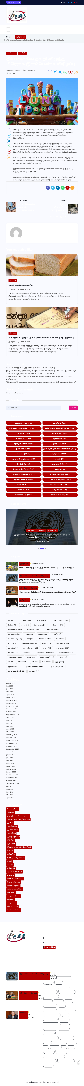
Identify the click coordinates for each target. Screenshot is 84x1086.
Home (8, 37)
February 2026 (11, 700)
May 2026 (10, 692)
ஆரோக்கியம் (23, 439)
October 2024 (11, 746)
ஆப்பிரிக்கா (60, 433)
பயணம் (60, 469)
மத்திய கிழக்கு (23, 479)
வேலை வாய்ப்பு (60, 495)
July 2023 (9, 789)
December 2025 (12, 706)
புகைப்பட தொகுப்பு (23, 474)
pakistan (13, 648)
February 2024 (11, 769)
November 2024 (12, 743)
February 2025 (11, 735)
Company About (51, 938)
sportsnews (62, 648)
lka (60, 639)
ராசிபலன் (23, 485)
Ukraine (22, 662)
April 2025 (10, 729)
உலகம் (23, 454)
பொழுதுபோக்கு (60, 474)
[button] (38, 548)
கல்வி (59, 459)
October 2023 (11, 781)
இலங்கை (23, 449)
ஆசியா (23, 433)
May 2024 (10, 761)
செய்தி (23, 464)
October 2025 (11, 712)
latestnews (44, 639)
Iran (30, 639)
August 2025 (10, 718)
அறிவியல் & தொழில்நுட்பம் (59, 428)
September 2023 (12, 784)
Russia (47, 648)
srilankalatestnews (45, 653)
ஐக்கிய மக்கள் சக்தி (36, 667)
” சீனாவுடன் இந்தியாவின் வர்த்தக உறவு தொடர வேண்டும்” (30, 374)
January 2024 (11, 772)
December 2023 (12, 775)
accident (13, 621)
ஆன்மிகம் (59, 439)
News (46, 644)
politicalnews (30, 648)
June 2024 (10, 758)
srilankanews (66, 653)
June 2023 (10, 792)
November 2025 (12, 709)
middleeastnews (29, 644)
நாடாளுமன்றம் (16, 671)
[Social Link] (76, 2)
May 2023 (10, 795)
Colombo (58, 625)
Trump (63, 657)
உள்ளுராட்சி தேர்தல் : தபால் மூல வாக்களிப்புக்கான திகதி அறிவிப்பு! (41, 338)
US (35, 662)
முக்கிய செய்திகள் (60, 479)
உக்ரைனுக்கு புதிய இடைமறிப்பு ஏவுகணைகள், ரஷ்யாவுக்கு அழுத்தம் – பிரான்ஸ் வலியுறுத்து (39, 378)
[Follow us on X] (55, 72)
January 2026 (11, 703)
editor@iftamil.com (15, 955)
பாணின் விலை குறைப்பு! (21, 285)
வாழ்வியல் (59, 490)
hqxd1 (13, 289)
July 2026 (9, 686)
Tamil (31, 657)
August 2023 (10, 786)
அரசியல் (59, 423)
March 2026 (10, 698)
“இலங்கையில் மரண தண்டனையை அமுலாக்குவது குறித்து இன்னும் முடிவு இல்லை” (41, 382)
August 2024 (10, 752)
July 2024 (9, 755)
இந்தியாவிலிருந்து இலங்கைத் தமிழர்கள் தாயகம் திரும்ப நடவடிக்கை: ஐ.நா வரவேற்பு (41, 371)
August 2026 (10, 683)
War (46, 662)
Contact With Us (51, 942)
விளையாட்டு (23, 495)
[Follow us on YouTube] (23, 960)
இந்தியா (59, 444)
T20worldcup (15, 657)
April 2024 (10, 763)
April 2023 (10, 798)
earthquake (14, 634)
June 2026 (10, 689)
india (56, 634)
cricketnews (15, 630)
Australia (42, 621)
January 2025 (11, 738)
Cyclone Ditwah (34, 630)
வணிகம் (24, 490)
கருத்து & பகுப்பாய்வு (23, 459)
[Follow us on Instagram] (15, 960)
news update (63, 644)
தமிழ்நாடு (59, 464)
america (27, 621)
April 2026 (10, 695)
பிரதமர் (34, 671)
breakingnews (60, 621)
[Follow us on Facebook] (50, 72)
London (12, 644)
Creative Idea (49, 947)
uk (10, 662)
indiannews (15, 639)
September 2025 (12, 715)
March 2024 (10, 766)
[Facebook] (68, 2)
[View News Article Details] (16, 15)
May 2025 (10, 726)
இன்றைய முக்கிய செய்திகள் (59, 449)
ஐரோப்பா (20, 37)
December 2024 (12, 741)
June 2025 (10, 723)
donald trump (53, 630)
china (25, 625)
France (29, 634)
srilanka (27, 653)
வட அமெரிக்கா (60, 485)
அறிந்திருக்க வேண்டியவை (23, 428)
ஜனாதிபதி (57, 667)
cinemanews (40, 625)
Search (73, 408)
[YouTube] (74, 2)
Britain (12, 625)
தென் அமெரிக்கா (23, 469)
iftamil (42, 634)
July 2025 (9, 721)
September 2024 (12, 749)
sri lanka (13, 653)
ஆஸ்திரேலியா (23, 444)
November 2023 (12, 778)
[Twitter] (71, 2)
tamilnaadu (47, 657)
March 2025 (10, 732)
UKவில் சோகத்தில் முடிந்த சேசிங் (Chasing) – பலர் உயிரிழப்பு (30, 368)
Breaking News (23, 423)
